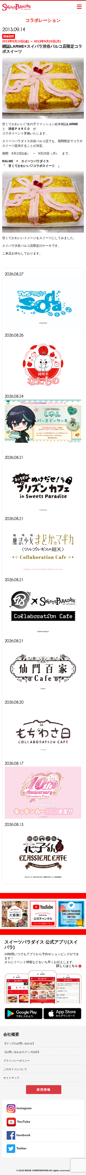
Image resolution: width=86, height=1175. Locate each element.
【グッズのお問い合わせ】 (19, 1043)
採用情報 (44, 1089)
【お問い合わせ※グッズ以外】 (21, 1052)
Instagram (24, 1108)
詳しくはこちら (67, 966)
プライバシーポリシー (16, 1060)
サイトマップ (11, 1077)
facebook (23, 1135)
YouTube (23, 1121)
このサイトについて (15, 1069)
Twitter (21, 1148)
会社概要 (11, 1034)
